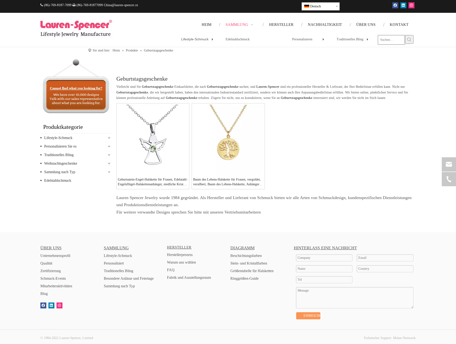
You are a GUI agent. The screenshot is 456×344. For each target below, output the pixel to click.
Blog (44, 294)
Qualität (46, 263)
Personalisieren (309, 41)
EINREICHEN (312, 315)
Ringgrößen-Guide (244, 278)
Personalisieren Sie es (60, 146)
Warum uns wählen (181, 262)
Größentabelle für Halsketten (252, 271)
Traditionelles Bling (354, 41)
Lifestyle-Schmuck (198, 41)
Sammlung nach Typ (59, 172)
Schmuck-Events (53, 278)
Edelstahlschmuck (238, 39)
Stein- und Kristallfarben (248, 263)
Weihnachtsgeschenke (60, 163)
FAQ (171, 270)
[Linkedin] (403, 5)
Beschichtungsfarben (246, 256)
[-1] (76, 86)
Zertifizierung (50, 271)
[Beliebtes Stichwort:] (409, 39)
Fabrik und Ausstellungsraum (189, 277)
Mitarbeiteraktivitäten (56, 286)
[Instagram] (411, 5)
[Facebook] (395, 5)
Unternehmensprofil (55, 256)
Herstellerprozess (180, 255)
